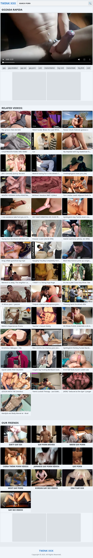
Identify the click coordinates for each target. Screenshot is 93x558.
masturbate (70, 68)
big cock (61, 68)
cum (40, 68)
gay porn (32, 68)
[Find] (90, 3)
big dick (81, 68)
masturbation (49, 68)
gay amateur (13, 68)
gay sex (23, 68)
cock (88, 68)
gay (4, 68)
